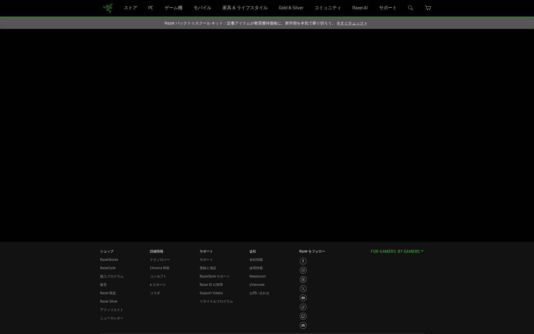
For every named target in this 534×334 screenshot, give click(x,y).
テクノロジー (160, 260)
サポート (206, 260)
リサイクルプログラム (216, 301)
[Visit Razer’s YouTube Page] (303, 298)
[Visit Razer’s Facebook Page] (303, 261)
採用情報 (256, 268)
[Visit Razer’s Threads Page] (303, 279)
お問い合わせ (259, 293)
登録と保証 (208, 268)
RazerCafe (107, 268)
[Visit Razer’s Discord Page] (303, 325)
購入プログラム (111, 276)
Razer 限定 (108, 293)
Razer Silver (108, 301)
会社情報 (256, 260)
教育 (103, 285)
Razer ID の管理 (211, 285)
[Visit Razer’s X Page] (303, 289)
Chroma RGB (159, 268)
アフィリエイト (111, 310)
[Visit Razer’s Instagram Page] (303, 270)
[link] (108, 8)
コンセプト (158, 276)
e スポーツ (158, 285)
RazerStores (109, 260)
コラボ (155, 293)
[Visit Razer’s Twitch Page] (303, 316)
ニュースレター (111, 318)
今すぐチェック (352, 23)
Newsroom (257, 276)
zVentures (256, 285)
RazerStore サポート (215, 276)
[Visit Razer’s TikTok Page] (303, 307)
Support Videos (211, 293)
